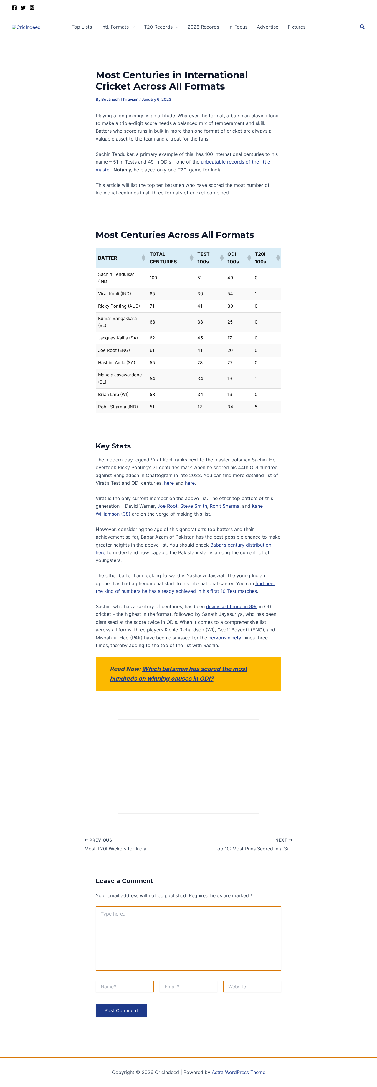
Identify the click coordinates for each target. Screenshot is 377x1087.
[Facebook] (14, 7)
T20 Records (158, 27)
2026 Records (203, 27)
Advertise (267, 27)
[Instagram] (32, 7)
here (169, 483)
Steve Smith (193, 506)
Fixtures (296, 27)
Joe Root (167, 506)
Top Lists (82, 27)
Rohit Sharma (224, 506)
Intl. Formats (115, 27)
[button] (132, 27)
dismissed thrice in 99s (231, 606)
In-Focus (238, 27)
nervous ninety (225, 638)
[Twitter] (23, 7)
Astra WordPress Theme (238, 1072)
